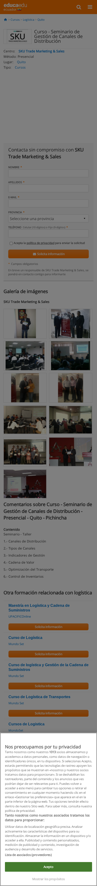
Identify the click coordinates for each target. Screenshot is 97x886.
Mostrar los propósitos (48, 879)
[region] (48, 809)
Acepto (49, 867)
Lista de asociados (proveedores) (28, 855)
